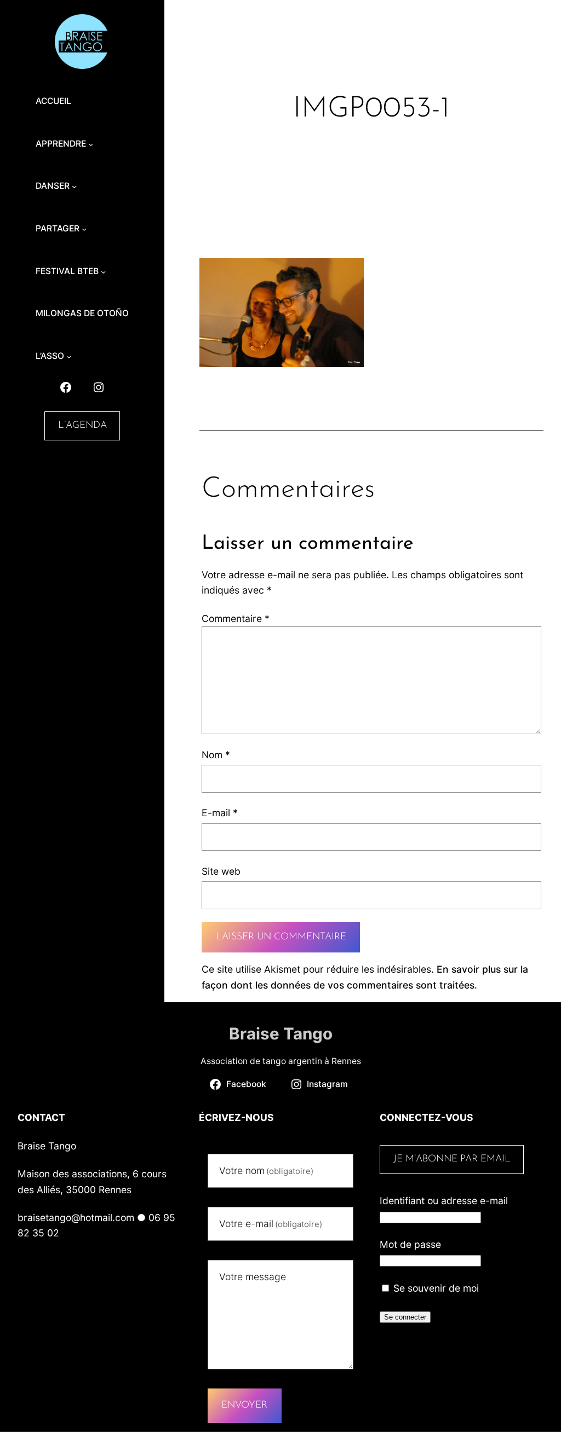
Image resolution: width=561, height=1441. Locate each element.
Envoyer (244, 1405)
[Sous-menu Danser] (74, 186)
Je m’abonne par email (452, 1159)
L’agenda (82, 425)
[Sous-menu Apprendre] (90, 144)
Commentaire (236, 618)
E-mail (220, 812)
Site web (221, 871)
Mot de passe (410, 1244)
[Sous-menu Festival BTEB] (103, 271)
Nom (216, 754)
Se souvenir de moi (435, 1288)
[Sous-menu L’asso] (68, 356)
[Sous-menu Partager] (84, 228)
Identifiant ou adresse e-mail (444, 1200)
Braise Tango (281, 1033)
